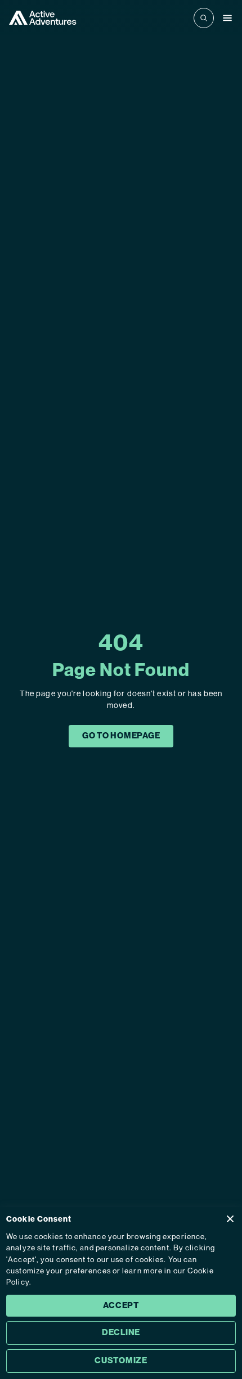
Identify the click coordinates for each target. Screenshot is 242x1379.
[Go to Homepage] (43, 18)
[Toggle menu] (227, 18)
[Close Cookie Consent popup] (230, 1218)
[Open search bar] (204, 18)
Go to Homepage (121, 736)
